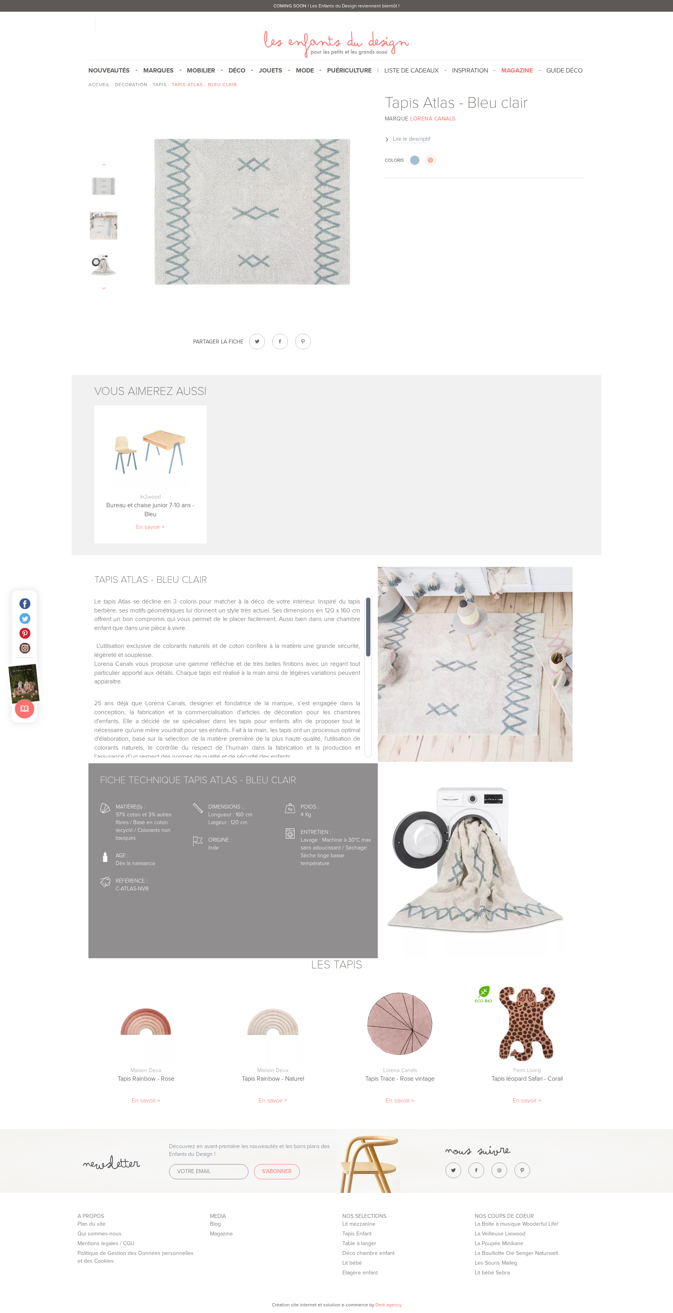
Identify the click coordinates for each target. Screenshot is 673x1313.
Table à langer (359, 1243)
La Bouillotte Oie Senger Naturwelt (516, 1253)
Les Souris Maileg (496, 1263)
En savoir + (150, 527)
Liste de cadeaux (411, 70)
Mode (305, 70)
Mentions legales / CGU (106, 1243)
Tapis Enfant (357, 1233)
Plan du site (92, 1224)
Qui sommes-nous (100, 1233)
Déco (237, 70)
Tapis (160, 84)
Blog (215, 1224)
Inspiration (470, 70)
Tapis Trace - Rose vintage (400, 1079)
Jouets (270, 70)
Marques (158, 70)
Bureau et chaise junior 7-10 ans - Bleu (150, 509)
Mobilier (201, 70)
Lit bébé (352, 1263)
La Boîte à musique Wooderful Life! (516, 1224)
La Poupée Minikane (499, 1243)
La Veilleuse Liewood (500, 1233)
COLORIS (394, 160)
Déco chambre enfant (368, 1253)
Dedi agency (388, 1305)
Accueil (99, 84)
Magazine (221, 1233)
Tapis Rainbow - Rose (146, 1079)
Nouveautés (109, 70)
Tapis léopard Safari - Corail (527, 1079)
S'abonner (277, 1171)
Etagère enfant (360, 1272)
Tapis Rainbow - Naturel (273, 1079)
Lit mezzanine (358, 1224)
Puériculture (349, 70)
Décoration (131, 84)
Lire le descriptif (411, 139)
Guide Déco (564, 70)
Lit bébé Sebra (492, 1272)
